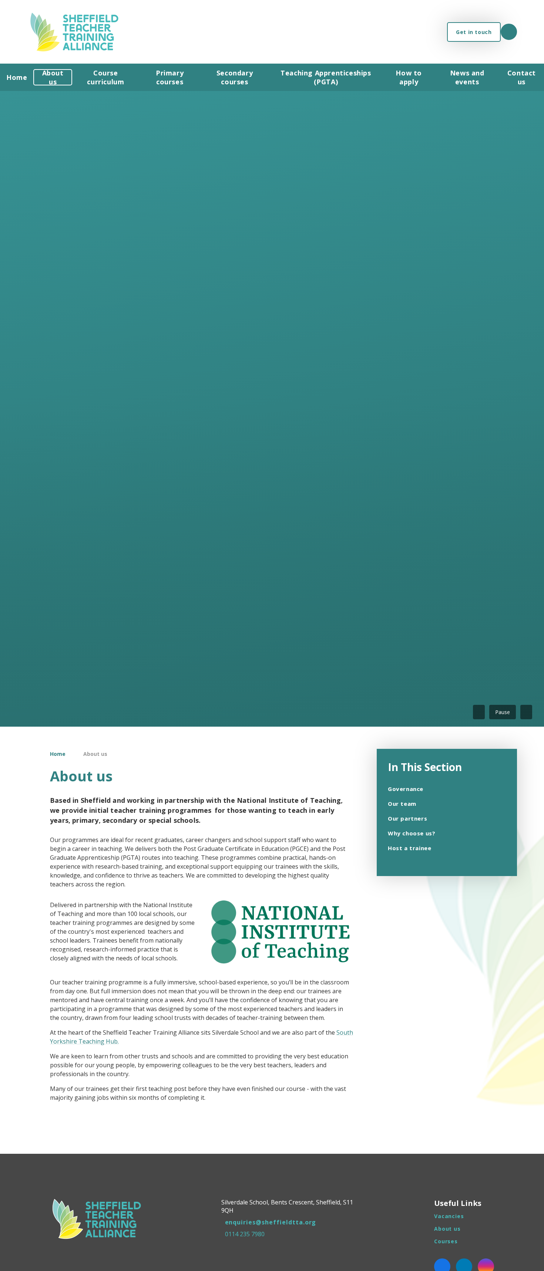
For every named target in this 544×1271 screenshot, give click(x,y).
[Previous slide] (479, 712)
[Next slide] (526, 712)
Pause (502, 712)
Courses (446, 1241)
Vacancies (449, 1216)
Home (58, 753)
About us (95, 753)
